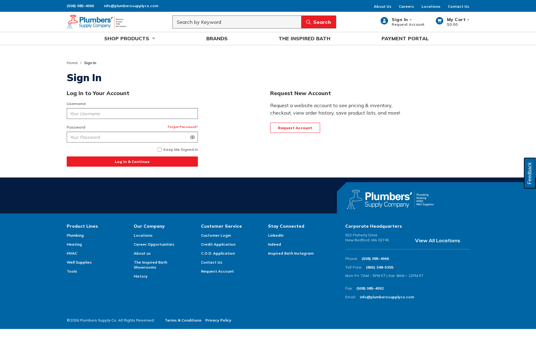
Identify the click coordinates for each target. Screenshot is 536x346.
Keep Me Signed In (180, 149)
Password (76, 127)
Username (76, 104)
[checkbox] (160, 149)
